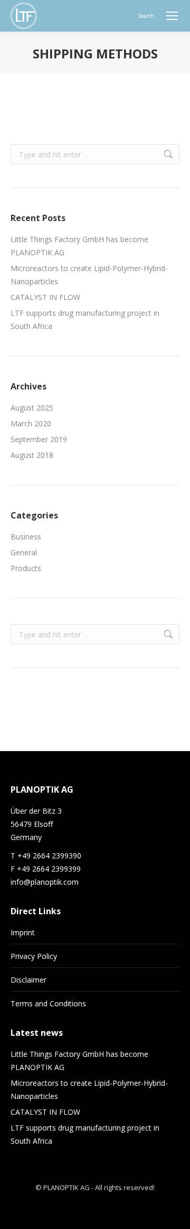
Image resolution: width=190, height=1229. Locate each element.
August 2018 (32, 455)
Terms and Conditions (48, 1003)
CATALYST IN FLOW (45, 297)
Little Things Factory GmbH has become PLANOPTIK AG (79, 245)
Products (26, 568)
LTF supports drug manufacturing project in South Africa (85, 319)
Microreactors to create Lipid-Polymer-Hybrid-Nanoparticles (89, 274)
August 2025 (32, 408)
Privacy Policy (34, 956)
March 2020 (31, 423)
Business (26, 537)
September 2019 (39, 439)
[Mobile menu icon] (172, 15)
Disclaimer (28, 980)
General (24, 552)
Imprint (23, 932)
